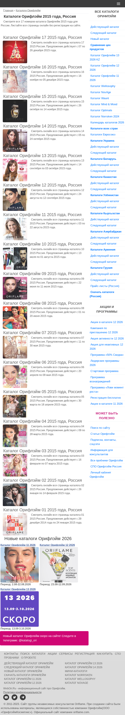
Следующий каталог (103, 32)
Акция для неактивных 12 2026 (106, 346)
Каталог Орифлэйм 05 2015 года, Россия (42, 391)
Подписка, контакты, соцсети (103, 442)
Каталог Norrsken (78, 675)
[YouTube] (6, 697)
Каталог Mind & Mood (103, 104)
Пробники (11, 657)
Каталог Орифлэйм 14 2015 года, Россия (42, 126)
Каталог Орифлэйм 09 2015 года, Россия (42, 273)
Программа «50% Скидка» (107, 354)
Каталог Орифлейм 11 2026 (17, 545)
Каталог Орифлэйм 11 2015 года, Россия (42, 214)
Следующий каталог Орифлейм (27, 667)
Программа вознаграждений (100, 379)
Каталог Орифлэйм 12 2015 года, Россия (42, 185)
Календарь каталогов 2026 (107, 122)
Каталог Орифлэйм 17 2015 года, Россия (42, 37)
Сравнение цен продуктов (100, 47)
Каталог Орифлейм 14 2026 (83, 667)
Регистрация (85, 653)
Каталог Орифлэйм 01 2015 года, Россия (42, 510)
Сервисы (66, 653)
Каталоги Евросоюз (102, 134)
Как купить (105, 653)
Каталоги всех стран (104, 128)
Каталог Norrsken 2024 (104, 116)
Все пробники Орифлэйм (106, 460)
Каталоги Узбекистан (104, 195)
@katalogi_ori (28, 640)
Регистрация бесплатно (105, 397)
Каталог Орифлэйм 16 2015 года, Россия (42, 67)
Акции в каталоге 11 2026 (106, 403)
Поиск (25, 653)
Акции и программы (106, 309)
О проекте (28, 657)
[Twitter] (14, 697)
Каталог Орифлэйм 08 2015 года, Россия (42, 303)
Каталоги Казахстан (103, 177)
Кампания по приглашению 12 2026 (104, 330)
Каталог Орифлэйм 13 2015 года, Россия (42, 155)
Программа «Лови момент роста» (107, 389)
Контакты (11, 653)
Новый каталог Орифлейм (23, 671)
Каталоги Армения (102, 249)
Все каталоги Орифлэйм (107, 14)
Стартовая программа (104, 371)
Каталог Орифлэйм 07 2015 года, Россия (42, 332)
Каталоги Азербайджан (105, 231)
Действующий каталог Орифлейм (28, 663)
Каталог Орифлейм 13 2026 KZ (104, 57)
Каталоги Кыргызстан (105, 213)
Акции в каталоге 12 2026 (106, 322)
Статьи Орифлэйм (102, 433)
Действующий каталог (104, 26)
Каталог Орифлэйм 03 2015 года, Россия (42, 451)
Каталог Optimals (101, 110)
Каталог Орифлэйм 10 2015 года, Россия (42, 244)
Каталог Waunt (99, 98)
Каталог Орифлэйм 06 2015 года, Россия (42, 362)
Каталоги (38, 653)
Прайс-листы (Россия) (104, 286)
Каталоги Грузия (101, 267)
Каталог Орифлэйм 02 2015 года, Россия (42, 480)
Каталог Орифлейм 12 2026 (57, 545)
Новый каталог (99, 38)
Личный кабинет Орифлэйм (100, 474)
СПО (118, 653)
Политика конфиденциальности (22, 692)
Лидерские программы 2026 (104, 363)
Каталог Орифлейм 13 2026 (18, 589)
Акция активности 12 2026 (107, 338)
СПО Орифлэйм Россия (105, 466)
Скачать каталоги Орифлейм (25, 675)
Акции (52, 653)
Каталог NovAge (100, 92)
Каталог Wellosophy (102, 86)
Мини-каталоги (76, 671)
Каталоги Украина (102, 140)
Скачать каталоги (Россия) (102, 294)
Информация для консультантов (101, 452)
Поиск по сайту (100, 427)
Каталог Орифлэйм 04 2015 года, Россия (42, 421)
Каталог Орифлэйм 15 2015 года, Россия (42, 96)
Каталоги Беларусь (103, 158)
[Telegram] (23, 697)
